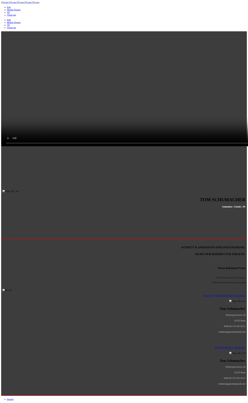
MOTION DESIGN (224, 295)
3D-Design (240, 295)
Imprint (10, 399)
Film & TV (208, 295)
